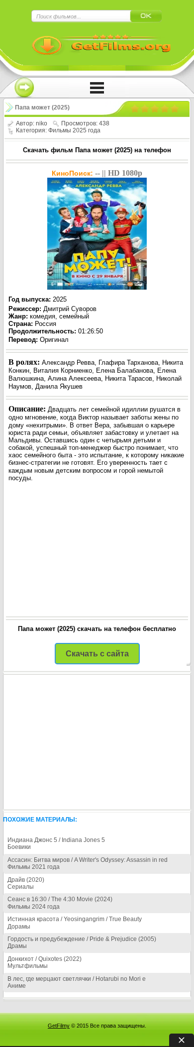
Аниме (16, 985)
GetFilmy (59, 1026)
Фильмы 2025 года (74, 130)
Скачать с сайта (97, 653)
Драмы (17, 945)
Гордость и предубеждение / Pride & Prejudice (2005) (81, 939)
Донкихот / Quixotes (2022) (44, 958)
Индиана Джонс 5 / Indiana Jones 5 (56, 840)
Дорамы (18, 926)
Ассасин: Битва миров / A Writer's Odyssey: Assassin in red (87, 859)
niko (41, 123)
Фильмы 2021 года (33, 866)
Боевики (19, 846)
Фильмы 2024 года (33, 906)
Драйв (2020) (25, 879)
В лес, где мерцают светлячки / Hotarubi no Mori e (76, 978)
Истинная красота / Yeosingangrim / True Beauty (74, 919)
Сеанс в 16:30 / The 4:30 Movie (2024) (59, 899)
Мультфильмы (27, 965)
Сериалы (20, 886)
